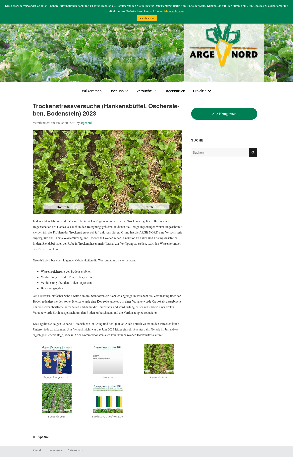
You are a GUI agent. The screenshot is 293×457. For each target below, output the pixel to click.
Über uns (117, 91)
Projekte (199, 91)
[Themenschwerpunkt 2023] (57, 358)
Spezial (43, 437)
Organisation (175, 91)
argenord (86, 123)
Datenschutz (75, 450)
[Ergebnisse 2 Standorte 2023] (108, 397)
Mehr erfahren (174, 11)
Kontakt (38, 450)
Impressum (55, 450)
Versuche (144, 91)
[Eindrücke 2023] (159, 358)
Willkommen (92, 91)
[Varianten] (108, 358)
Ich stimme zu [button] (147, 18)
